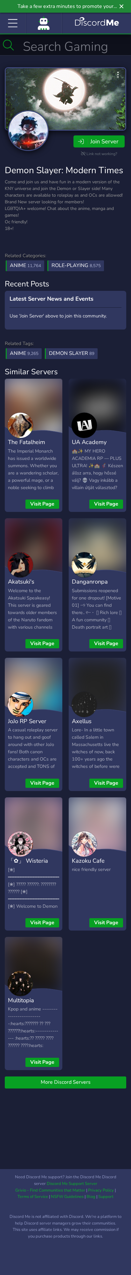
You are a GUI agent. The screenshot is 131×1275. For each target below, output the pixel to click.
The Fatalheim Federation (26, 446)
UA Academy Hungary (89, 446)
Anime (25, 265)
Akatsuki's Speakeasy (22, 586)
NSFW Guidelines (67, 1197)
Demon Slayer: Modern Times (64, 170)
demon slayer (71, 353)
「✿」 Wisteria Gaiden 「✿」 (28, 865)
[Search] (8, 45)
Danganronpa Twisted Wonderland (90, 591)
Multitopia (21, 1000)
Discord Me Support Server (72, 1184)
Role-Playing (76, 265)
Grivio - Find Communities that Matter (50, 1190)
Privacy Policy (101, 1190)
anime (24, 353)
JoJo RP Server (27, 721)
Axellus (82, 721)
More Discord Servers (66, 1082)
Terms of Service (32, 1197)
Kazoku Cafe (88, 861)
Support (106, 1197)
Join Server (104, 141)
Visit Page (42, 503)
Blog (90, 1197)
